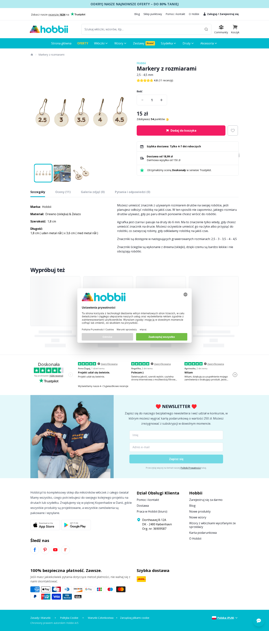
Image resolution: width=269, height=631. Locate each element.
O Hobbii (194, 14)
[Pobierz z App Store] (45, 525)
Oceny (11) (63, 192)
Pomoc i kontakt (175, 14)
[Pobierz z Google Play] (76, 525)
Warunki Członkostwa (100, 617)
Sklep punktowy (152, 14)
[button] (235, 29)
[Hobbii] (49, 29)
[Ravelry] (65, 549)
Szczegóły (37, 192)
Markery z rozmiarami (51, 54)
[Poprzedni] (35, 112)
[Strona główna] (31, 54)
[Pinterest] (45, 549)
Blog (137, 14)
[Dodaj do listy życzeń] (233, 130)
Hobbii (141, 63)
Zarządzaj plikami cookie (134, 617)
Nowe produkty (200, 511)
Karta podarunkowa (203, 533)
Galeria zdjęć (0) (93, 192)
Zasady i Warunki (40, 617)
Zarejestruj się (229, 14)
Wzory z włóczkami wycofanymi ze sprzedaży (212, 525)
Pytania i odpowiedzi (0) (132, 192)
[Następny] (127, 112)
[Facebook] (34, 549)
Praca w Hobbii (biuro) (152, 511)
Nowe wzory (197, 517)
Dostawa (143, 506)
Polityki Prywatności (191, 467)
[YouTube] (55, 549)
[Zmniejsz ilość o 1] (142, 100)
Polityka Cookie (69, 617)
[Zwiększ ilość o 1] (161, 100)
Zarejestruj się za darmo (206, 500)
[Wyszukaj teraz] (206, 29)
